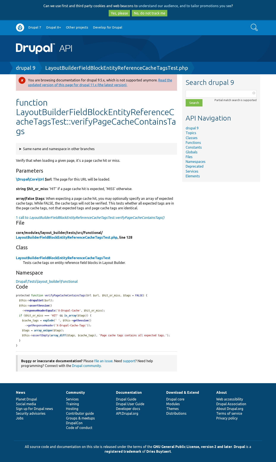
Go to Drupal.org (20, 27)
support (129, 361)
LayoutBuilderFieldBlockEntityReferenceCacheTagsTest (63, 258)
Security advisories (30, 413)
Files (189, 157)
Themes (172, 409)
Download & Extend (182, 392)
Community (75, 392)
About (221, 392)
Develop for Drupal (107, 27)
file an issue (103, 361)
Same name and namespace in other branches (59, 149)
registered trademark (123, 451)
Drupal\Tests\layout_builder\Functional (47, 281)
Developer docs (128, 409)
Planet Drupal (26, 399)
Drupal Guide (126, 399)
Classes (192, 138)
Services (192, 171)
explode (48, 320)
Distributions (176, 413)
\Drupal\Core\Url (30, 179)
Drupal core (175, 399)
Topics (191, 133)
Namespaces (195, 162)
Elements (193, 176)
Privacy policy (227, 418)
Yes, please (119, 13)
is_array (70, 315)
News (20, 392)
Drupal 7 (34, 27)
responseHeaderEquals (40, 310)
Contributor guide (80, 413)
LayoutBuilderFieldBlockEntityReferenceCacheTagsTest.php (116, 68)
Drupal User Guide (130, 404)
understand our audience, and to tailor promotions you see (185, 6)
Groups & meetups (80, 418)
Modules (173, 404)
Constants (194, 147)
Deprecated (195, 166)
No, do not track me (149, 13)
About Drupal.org (229, 409)
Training (72, 404)
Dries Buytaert (158, 451)
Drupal (239, 447)
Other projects (77, 27)
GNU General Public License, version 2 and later (192, 447)
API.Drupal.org (127, 413)
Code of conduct (79, 428)
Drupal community (86, 366)
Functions (193, 142)
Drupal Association (231, 404)
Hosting (72, 409)
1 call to (90, 217)
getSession (80, 320)
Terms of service (229, 413)
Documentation (129, 392)
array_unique (43, 330)
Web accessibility (229, 399)
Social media (26, 404)
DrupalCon (74, 423)
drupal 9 (26, 68)
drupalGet (36, 300)
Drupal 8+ (53, 27)
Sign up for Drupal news (34, 409)
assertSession (39, 305)
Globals (192, 152)
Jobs (20, 418)
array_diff (58, 335)
